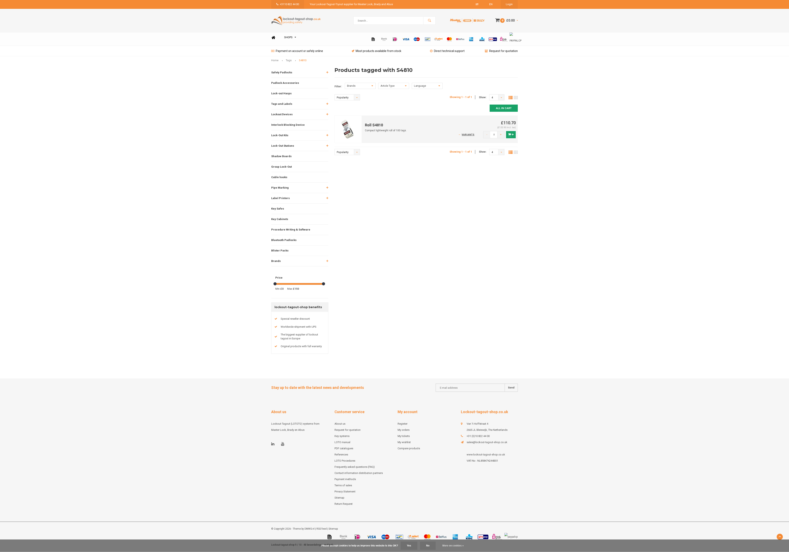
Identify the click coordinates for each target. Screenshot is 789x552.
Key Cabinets (279, 219)
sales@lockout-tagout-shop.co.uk (487, 442)
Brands (276, 261)
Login (509, 4)
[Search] (429, 20)
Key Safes (277, 208)
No (427, 545)
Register (402, 423)
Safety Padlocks (281, 72)
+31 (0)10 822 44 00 (478, 436)
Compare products (409, 448)
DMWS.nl (310, 528)
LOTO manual (342, 442)
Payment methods (345, 479)
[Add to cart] (511, 134)
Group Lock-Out (281, 166)
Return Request (344, 503)
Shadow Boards (281, 156)
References (341, 454)
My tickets (404, 436)
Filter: (338, 86)
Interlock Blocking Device (288, 124)
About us (340, 423)
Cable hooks (279, 177)
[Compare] (477, 4)
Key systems (342, 436)
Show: (483, 97)
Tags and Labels (281, 103)
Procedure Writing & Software (290, 229)
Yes (409, 545)
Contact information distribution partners (359, 473)
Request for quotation (503, 51)
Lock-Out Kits (279, 135)
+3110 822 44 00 (289, 4)
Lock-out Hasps (281, 93)
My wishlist (404, 442)
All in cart (504, 108)
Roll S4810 (374, 125)
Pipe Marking (280, 187)
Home (273, 37)
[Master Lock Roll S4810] (348, 128)
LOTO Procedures (345, 460)
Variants (468, 134)
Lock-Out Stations (282, 145)
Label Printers (280, 198)
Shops (288, 37)
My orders (403, 429)
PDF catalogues (344, 448)
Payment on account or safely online (299, 51)
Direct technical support (449, 51)
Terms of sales (343, 485)
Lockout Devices (282, 114)
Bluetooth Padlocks (283, 240)
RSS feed (321, 528)
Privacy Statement (345, 491)
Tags (289, 60)
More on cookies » (453, 545)
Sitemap (339, 497)
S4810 (302, 60)
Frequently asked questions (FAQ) (355, 466)
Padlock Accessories (285, 82)
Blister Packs (279, 250)
